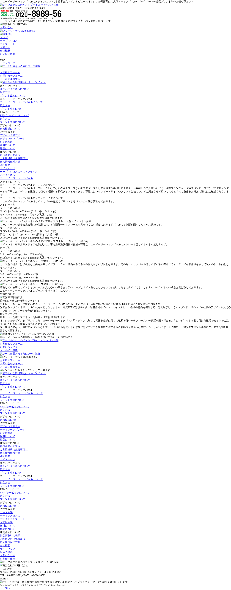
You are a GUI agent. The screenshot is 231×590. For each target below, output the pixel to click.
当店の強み (6, 552)
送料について (7, 145)
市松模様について (10, 128)
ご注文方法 (6, 512)
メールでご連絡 (9, 350)
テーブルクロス (9, 40)
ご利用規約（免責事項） (14, 158)
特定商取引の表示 (10, 155)
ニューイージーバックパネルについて (21, 102)
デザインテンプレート (12, 138)
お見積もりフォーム (11, 343)
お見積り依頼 (7, 558)
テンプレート (7, 44)
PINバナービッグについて (14, 115)
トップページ (7, 63)
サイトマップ (7, 168)
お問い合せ (6, 27)
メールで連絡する (10, 79)
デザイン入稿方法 (10, 135)
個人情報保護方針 (10, 161)
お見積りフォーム (10, 72)
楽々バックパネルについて (15, 89)
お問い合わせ (7, 555)
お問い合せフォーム (11, 75)
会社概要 (5, 50)
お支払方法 (6, 142)
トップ (4, 37)
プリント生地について (12, 95)
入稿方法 (5, 47)
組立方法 (5, 92)
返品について (7, 148)
